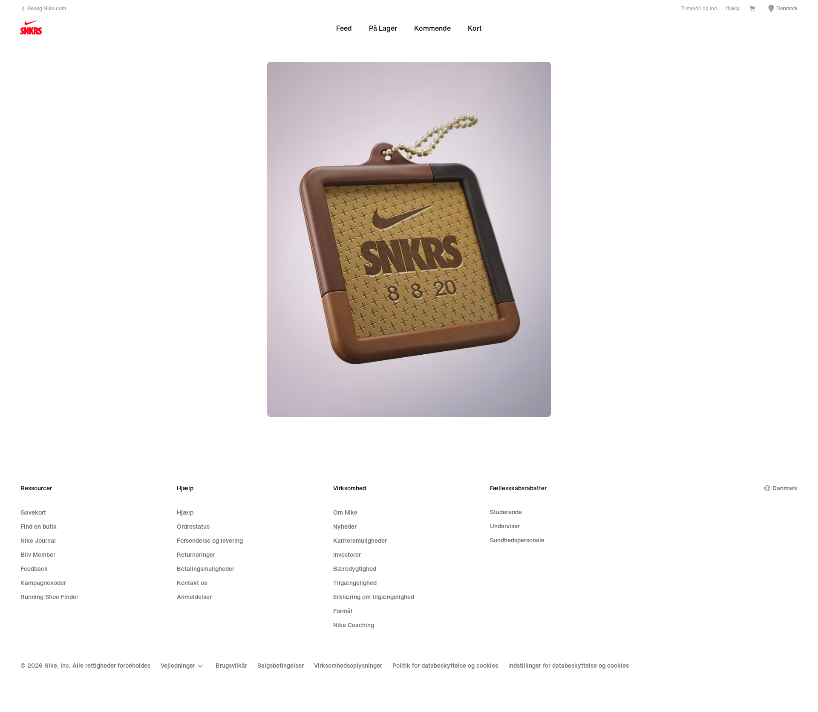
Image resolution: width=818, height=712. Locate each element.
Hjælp (733, 8)
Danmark (785, 488)
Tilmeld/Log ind (699, 9)
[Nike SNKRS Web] (31, 29)
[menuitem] (183, 666)
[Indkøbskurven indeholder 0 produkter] (752, 9)
